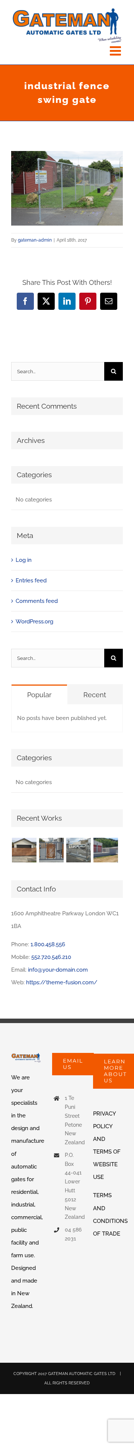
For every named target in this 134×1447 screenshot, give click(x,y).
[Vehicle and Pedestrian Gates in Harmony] (51, 850)
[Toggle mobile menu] (116, 50)
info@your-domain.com (58, 969)
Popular (39, 695)
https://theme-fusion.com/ (62, 982)
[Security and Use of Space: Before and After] (24, 850)
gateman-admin (35, 240)
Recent (94, 695)
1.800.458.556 (48, 944)
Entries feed (31, 580)
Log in (24, 560)
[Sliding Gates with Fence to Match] (105, 850)
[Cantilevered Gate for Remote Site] (78, 850)
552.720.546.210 (51, 957)
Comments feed (37, 601)
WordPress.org (34, 621)
